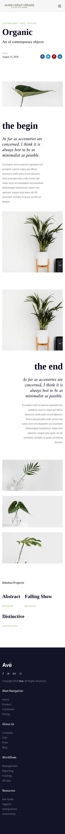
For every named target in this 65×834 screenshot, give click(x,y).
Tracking (7, 775)
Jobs (4, 737)
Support (6, 804)
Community (8, 813)
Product (6, 704)
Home (5, 699)
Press (5, 742)
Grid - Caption (28, 23)
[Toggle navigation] (46, 6)
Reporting (7, 770)
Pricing (6, 714)
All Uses (6, 780)
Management (10, 766)
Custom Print (10, 23)
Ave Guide (7, 799)
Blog (4, 747)
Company (7, 732)
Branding (7, 606)
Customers (8, 709)
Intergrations (9, 809)
